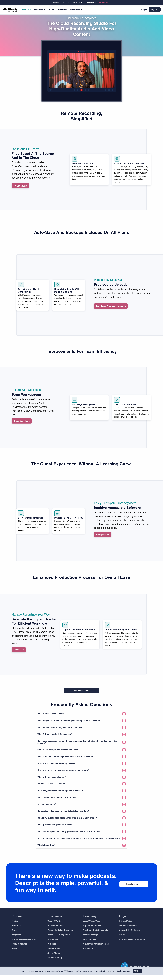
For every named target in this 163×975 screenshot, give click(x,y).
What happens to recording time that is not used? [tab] (59, 727)
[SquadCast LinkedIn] (136, 966)
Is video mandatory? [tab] (46, 804)
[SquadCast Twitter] (132, 966)
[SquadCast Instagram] (140, 966)
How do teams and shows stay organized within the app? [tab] (63, 770)
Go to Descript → (133, 884)
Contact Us (88, 948)
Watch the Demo (81, 690)
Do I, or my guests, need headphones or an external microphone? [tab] (67, 817)
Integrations (17, 934)
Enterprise (16, 925)
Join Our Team (89, 939)
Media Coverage (90, 934)
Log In (144, 9)
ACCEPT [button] (137, 971)
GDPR (122, 934)
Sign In (15, 948)
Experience (18, 649)
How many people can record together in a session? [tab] (61, 790)
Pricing (51, 9)
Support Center (54, 920)
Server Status (53, 953)
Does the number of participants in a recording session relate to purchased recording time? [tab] (78, 838)
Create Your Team (21, 420)
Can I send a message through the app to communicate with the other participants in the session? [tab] (77, 742)
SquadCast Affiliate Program (96, 943)
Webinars (51, 943)
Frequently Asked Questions (60, 930)
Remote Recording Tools (58, 934)
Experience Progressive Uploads (111, 305)
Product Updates (19, 943)
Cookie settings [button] (123, 971)
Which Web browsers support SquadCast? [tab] (56, 797)
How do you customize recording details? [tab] (56, 763)
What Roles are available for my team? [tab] (54, 734)
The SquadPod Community (95, 930)
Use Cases (38, 9)
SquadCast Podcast (92, 925)
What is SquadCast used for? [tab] (50, 713)
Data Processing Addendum (132, 939)
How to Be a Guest (55, 925)
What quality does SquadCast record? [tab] (54, 824)
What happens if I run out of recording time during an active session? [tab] (68, 720)
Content (62, 9)
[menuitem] (25, 9)
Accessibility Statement (129, 930)
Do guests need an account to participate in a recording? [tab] (63, 811)
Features (25, 9)
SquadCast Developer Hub (24, 939)
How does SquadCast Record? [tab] (51, 783)
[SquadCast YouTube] (149, 966)
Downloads (52, 939)
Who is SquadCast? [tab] (46, 845)
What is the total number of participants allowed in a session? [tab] (65, 756)
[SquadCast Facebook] (145, 966)
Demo (14, 930)
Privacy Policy (125, 920)
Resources (75, 9)
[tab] (81, 713)
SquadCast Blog (54, 957)
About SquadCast (91, 920)
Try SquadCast (20, 185)
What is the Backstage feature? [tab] (51, 777)
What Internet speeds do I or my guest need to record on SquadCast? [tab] (68, 831)
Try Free (154, 9)
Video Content (53, 948)
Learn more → (103, 2)
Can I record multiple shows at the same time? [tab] (58, 749)
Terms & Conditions (128, 925)
